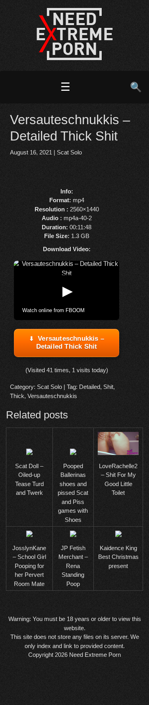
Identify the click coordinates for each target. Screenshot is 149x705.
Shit (108, 386)
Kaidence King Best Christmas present (118, 557)
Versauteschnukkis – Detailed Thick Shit (70, 342)
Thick (17, 396)
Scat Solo (69, 152)
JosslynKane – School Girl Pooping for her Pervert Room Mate (29, 566)
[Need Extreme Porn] (75, 58)
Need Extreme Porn (95, 654)
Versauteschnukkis (52, 396)
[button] (66, 290)
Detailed (89, 386)
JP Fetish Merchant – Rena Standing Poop (73, 566)
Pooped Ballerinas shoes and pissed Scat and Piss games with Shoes (73, 493)
